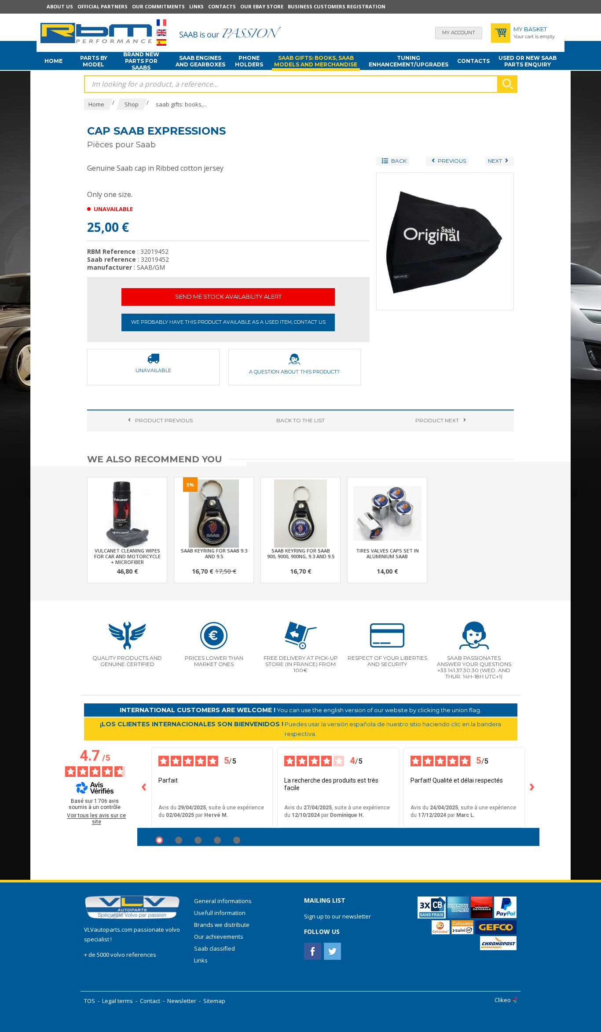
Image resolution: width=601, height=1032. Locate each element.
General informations (223, 901)
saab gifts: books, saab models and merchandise (315, 61)
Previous (164, 420)
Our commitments (158, 6)
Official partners (102, 6)
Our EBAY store (261, 6)
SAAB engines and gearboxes (200, 61)
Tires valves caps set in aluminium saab (387, 553)
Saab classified (214, 948)
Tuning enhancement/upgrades (408, 61)
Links (196, 6)
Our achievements (218, 937)
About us (60, 6)
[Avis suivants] (532, 787)
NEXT (437, 420)
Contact (150, 1001)
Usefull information (220, 913)
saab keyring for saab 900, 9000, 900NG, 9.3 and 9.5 (300, 553)
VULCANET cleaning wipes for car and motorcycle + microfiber (127, 556)
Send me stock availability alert (228, 296)
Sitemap (214, 1001)
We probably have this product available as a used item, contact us (228, 322)
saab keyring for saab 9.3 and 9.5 (214, 553)
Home (53, 61)
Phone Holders (249, 61)
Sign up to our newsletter (337, 916)
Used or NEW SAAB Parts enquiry (527, 61)
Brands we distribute (221, 925)
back (300, 420)
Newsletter (181, 1001)
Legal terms (117, 1001)
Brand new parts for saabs (141, 61)
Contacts (222, 6)
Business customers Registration (336, 6)
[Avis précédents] (144, 787)
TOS (89, 1001)
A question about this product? (294, 372)
